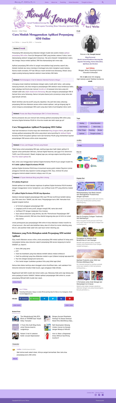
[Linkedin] (61, 298)
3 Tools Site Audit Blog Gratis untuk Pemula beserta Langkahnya (30, 327)
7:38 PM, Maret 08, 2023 (28, 349)
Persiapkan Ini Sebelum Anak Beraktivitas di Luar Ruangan (86, 239)
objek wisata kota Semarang (35, 92)
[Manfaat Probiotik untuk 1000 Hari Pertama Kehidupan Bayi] (90, 258)
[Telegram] (44, 298)
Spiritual (81, 133)
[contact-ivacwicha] (90, 112)
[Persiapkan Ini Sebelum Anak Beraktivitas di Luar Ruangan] (90, 236)
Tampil (22, 48)
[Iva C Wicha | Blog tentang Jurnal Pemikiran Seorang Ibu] (25, 2)
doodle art (42, 89)
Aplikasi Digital (66, 133)
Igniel (102, 400)
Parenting (63, 2)
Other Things (17, 282)
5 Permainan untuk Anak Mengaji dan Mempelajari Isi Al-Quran (89, 283)
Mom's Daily (97, 126)
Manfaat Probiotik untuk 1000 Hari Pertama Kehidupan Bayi (88, 261)
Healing (82, 123)
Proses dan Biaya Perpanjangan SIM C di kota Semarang (39, 113)
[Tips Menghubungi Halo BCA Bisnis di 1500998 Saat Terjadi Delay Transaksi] (15, 318)
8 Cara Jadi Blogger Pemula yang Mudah (34, 145)
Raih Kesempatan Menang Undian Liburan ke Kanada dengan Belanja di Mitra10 (61, 327)
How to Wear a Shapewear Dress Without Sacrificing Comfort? (61, 336)
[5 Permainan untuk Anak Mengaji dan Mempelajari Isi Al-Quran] (90, 279)
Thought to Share (86, 2)
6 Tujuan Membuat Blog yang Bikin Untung (34, 177)
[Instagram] (96, 395)
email (90, 81)
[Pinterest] (70, 298)
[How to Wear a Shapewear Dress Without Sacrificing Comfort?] (47, 335)
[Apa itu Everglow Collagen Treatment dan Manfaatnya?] (90, 214)
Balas (15, 358)
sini (86, 77)
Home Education (73, 2)
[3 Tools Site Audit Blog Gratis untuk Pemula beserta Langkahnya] (15, 327)
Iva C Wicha (23, 289)
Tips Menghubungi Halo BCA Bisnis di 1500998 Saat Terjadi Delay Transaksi (30, 318)
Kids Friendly (83, 126)
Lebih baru (16, 305)
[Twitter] (53, 298)
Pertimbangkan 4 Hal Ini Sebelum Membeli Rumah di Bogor (40, 80)
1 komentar (38, 42)
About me (54, 2)
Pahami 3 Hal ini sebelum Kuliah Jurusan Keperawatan (30, 335)
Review (100, 130)
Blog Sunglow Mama (56, 130)
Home (46, 2)
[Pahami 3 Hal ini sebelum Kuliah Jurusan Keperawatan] (15, 335)
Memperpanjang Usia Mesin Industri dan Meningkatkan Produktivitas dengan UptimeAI (89, 194)
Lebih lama (69, 305)
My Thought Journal (93, 54)
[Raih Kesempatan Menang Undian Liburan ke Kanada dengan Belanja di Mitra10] (47, 327)
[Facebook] (103, 395)
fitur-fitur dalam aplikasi (20, 157)
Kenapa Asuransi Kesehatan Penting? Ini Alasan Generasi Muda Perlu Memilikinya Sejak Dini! (62, 318)
